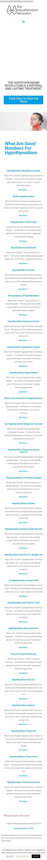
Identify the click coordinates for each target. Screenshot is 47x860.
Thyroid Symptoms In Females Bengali (23, 478)
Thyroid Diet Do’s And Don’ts (23, 247)
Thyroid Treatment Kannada (23, 654)
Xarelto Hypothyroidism (23, 196)
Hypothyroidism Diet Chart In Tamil (23, 602)
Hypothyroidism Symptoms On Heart (23, 170)
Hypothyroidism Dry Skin (23, 270)
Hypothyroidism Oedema (23, 705)
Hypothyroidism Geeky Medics (23, 372)
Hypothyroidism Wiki (23, 828)
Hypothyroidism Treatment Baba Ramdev (23, 529)
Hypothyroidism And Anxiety (23, 222)
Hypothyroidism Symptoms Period (23, 321)
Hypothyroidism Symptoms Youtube (23, 347)
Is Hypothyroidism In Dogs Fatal (23, 580)
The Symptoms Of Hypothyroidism (23, 295)
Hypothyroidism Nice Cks (23, 679)
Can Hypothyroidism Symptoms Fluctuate (23, 424)
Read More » (23, 190)
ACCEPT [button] (36, 856)
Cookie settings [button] (22, 856)
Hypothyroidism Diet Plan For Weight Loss (23, 554)
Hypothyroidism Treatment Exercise (23, 782)
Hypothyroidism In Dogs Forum (23, 756)
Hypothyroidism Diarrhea (23, 503)
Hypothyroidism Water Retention (23, 628)
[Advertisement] (23, 51)
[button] (23, 21)
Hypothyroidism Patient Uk (23, 731)
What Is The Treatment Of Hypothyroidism (23, 398)
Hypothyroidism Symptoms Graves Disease (23, 450)
